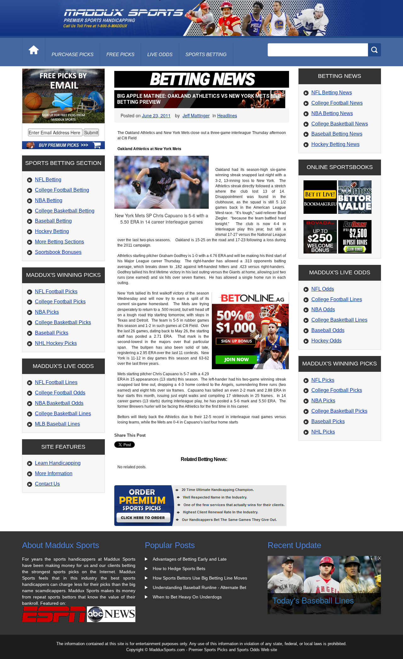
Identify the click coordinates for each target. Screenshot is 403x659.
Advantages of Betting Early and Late (190, 559)
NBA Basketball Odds (59, 403)
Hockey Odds (326, 340)
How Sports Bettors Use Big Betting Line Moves (200, 577)
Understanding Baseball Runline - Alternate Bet (199, 587)
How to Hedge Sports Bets (179, 568)
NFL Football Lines (56, 382)
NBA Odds (323, 309)
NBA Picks (47, 312)
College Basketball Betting (64, 210)
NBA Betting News (332, 113)
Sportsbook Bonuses (58, 252)
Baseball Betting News (336, 134)
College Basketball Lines (63, 413)
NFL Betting (48, 179)
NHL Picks (323, 431)
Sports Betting (206, 54)
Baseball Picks (51, 332)
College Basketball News (339, 123)
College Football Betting (62, 190)
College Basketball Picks (63, 322)
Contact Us (47, 484)
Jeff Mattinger (196, 115)
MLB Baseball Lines (57, 424)
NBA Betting (48, 200)
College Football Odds (60, 392)
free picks (120, 54)
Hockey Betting (52, 231)
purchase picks (73, 54)
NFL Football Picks (56, 291)
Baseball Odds (327, 330)
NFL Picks (322, 380)
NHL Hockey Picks (56, 343)
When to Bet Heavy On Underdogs (187, 596)
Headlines (227, 115)
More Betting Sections (59, 241)
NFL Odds (322, 289)
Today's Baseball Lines (313, 600)
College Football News (337, 103)
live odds (160, 54)
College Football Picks (60, 301)
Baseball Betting (53, 221)
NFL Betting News (331, 92)
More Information (53, 473)
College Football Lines (336, 299)
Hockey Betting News (335, 144)
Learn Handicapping (58, 463)
